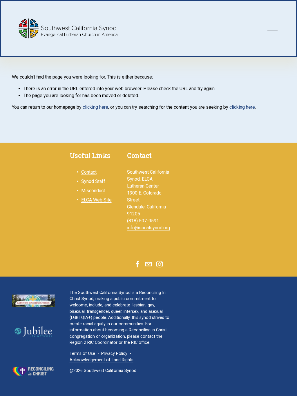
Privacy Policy (114, 353)
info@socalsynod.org (148, 227)
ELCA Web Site (96, 200)
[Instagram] (159, 264)
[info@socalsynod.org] (148, 264)
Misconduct (93, 190)
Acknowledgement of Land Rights (101, 359)
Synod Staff (93, 181)
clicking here (95, 107)
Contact (89, 172)
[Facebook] (137, 264)
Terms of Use (82, 353)
